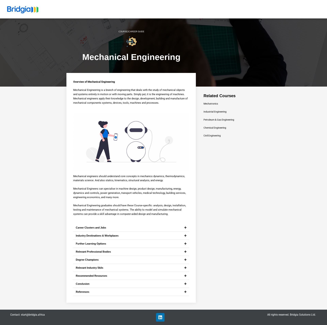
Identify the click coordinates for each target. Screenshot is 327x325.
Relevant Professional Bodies (93, 251)
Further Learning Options (91, 243)
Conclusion (82, 283)
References (82, 291)
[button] (131, 228)
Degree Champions (87, 259)
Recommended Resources (91, 275)
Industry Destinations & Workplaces (97, 235)
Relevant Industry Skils (89, 267)
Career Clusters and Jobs (91, 227)
